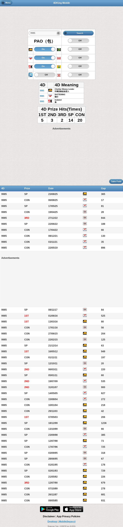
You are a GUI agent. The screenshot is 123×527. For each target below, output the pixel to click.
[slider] (70, 41)
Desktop (52, 521)
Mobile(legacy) (66, 521)
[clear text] (58, 33)
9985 (42, 90)
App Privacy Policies (68, 516)
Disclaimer (49, 516)
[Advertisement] (61, 16)
